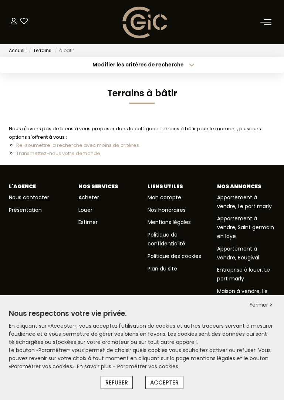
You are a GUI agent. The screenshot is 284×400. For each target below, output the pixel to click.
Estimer (88, 222)
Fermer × (261, 304)
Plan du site (162, 268)
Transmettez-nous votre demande (58, 153)
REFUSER (116, 382)
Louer (85, 210)
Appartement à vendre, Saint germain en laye (245, 227)
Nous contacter (29, 197)
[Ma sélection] (24, 22)
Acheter (88, 197)
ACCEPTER (164, 382)
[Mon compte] (14, 22)
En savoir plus (95, 366)
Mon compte (164, 197)
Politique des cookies (174, 256)
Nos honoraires (167, 210)
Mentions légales (169, 222)
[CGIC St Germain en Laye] (144, 22)
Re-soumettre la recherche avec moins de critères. (78, 145)
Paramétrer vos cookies (147, 366)
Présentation (25, 210)
